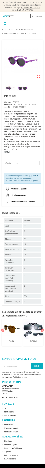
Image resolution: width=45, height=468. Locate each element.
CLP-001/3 (33, 341)
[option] (11, 332)
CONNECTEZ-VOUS (30, 7)
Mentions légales (10, 444)
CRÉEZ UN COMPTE (23, 9)
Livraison (8, 441)
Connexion (37, 16)
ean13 (7, 107)
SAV (6, 408)
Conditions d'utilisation (13, 448)
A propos (8, 451)
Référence (8, 104)
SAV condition (10, 458)
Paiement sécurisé (11, 455)
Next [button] (42, 330)
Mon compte (9, 411)
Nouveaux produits (11, 428)
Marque (7, 102)
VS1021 (11, 341)
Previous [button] (2, 330)
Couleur (8, 163)
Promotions (8, 424)
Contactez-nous (10, 415)
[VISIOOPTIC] (8, 16)
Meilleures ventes (11, 431)
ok (38, 366)
